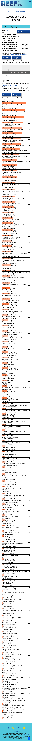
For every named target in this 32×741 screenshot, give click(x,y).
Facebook (8, 728)
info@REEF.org (26, 734)
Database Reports (20, 11)
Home (8, 11)
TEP (8, 30)
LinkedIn (24, 728)
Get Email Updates (16, 731)
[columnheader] (5, 70)
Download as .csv (23, 32)
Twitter (18, 728)
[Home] (13, 4)
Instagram (13, 728)
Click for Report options (12, 27)
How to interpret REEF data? (18, 55)
